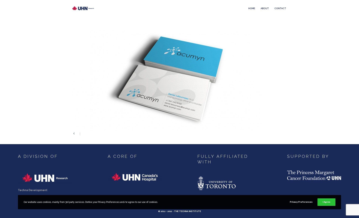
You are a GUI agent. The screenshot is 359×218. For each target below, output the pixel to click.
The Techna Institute (187, 211)
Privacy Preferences (301, 202)
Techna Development (32, 190)
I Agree (326, 202)
